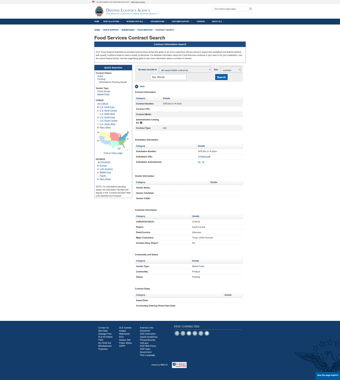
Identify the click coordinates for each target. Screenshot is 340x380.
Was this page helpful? (327, 375)
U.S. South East (107, 117)
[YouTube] (189, 333)
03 (203, 162)
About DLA (217, 21)
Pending (101, 78)
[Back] (140, 86)
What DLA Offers (111, 21)
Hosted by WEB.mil (159, 364)
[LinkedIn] (195, 333)
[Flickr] (207, 333)
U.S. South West (107, 124)
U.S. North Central (108, 110)
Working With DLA (134, 21)
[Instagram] (201, 333)
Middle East (105, 172)
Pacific (103, 175)
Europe (103, 165)
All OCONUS (104, 162)
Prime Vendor (103, 91)
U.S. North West (107, 113)
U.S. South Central (108, 120)
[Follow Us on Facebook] (177, 333)
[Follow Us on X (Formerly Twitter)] (183, 333)
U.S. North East (107, 107)
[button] (139, 2)
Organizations (157, 21)
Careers (201, 21)
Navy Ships (105, 127)
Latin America (106, 168)
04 (199, 162)
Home (96, 21)
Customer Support (180, 21)
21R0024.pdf (204, 156)
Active (100, 76)
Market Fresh (103, 94)
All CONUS (102, 103)
